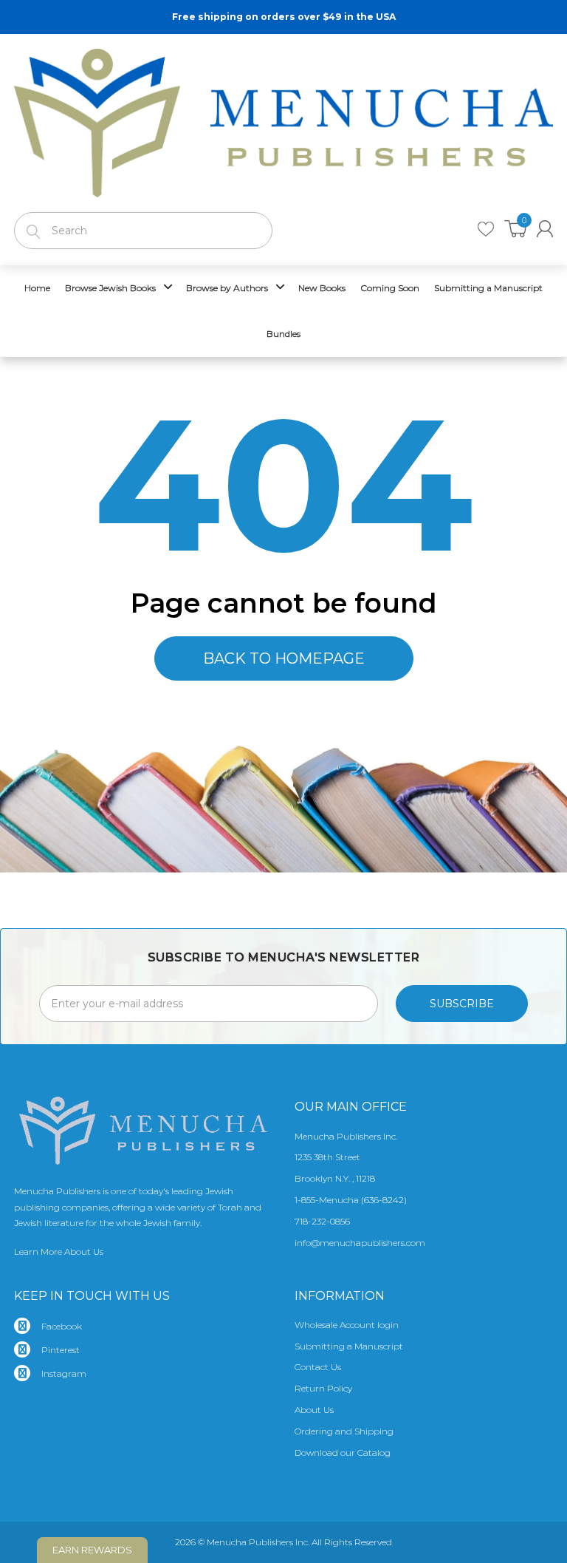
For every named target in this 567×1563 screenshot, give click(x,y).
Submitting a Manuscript (349, 1346)
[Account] (545, 228)
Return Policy (323, 1388)
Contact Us (318, 1366)
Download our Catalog (343, 1452)
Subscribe (462, 1003)
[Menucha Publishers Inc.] (283, 119)
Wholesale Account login (347, 1324)
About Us (314, 1409)
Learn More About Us (58, 1251)
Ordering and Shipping (344, 1431)
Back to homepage (284, 658)
